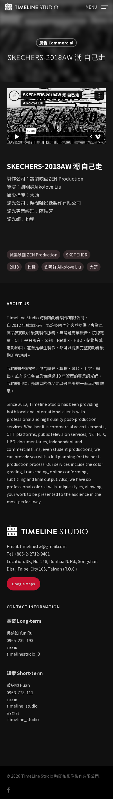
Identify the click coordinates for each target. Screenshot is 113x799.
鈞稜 (32, 267)
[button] (96, 6)
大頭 (94, 267)
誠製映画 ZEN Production (33, 255)
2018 (14, 267)
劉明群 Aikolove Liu (62, 267)
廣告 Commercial (56, 43)
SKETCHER (77, 255)
